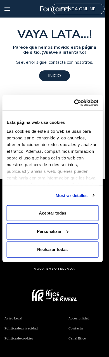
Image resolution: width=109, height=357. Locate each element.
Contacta (75, 328)
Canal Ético (86, 338)
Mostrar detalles (72, 195)
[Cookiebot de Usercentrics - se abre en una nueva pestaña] (74, 102)
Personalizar (49, 231)
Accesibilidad (78, 318)
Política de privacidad (21, 328)
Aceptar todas (52, 213)
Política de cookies (18, 338)
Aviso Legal (13, 318)
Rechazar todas (52, 249)
